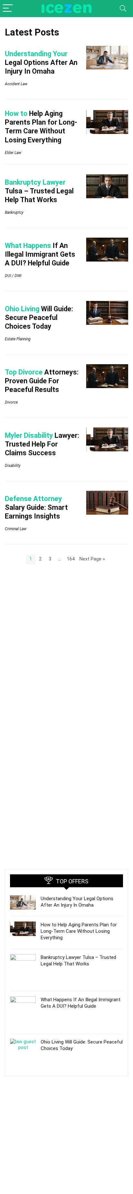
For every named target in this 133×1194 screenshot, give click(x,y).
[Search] (123, 8)
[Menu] (7, 8)
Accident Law (16, 84)
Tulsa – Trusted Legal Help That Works (39, 191)
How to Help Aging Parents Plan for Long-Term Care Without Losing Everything (79, 931)
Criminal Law (15, 529)
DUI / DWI (13, 275)
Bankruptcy (14, 212)
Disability (13, 465)
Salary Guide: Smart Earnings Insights (36, 507)
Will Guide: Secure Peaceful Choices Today (39, 317)
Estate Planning (18, 339)
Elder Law (13, 152)
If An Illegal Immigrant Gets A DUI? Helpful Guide (40, 254)
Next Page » (92, 559)
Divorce (11, 402)
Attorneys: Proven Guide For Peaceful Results (41, 381)
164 (71, 559)
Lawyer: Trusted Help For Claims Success (42, 444)
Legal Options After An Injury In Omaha (41, 62)
